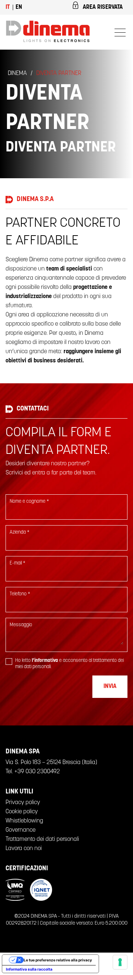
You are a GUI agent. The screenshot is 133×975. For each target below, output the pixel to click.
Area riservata (103, 7)
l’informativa (45, 660)
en (19, 7)
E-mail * (17, 563)
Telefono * (20, 594)
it (8, 7)
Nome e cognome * (29, 501)
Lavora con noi (24, 849)
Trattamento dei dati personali (42, 839)
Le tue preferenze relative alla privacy (58, 960)
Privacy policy (23, 803)
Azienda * (20, 532)
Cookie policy (22, 812)
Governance (20, 830)
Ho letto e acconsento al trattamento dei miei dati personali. (69, 663)
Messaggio (21, 625)
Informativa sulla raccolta (29, 969)
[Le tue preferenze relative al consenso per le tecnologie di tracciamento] (120, 962)
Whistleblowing (24, 821)
